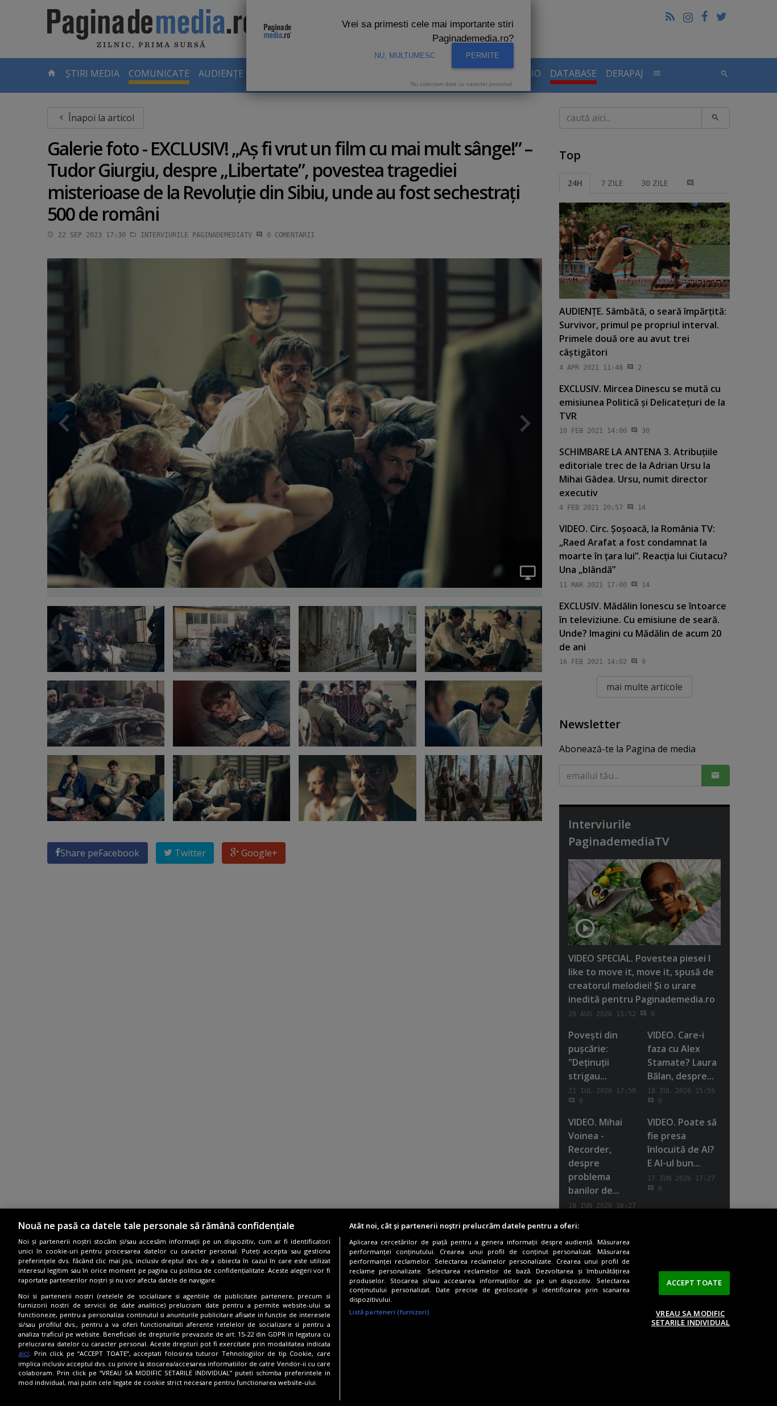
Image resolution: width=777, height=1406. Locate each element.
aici (23, 1353)
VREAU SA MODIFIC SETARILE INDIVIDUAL (690, 1317)
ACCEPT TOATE (694, 1282)
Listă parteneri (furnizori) (389, 1312)
